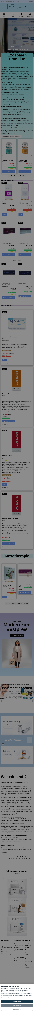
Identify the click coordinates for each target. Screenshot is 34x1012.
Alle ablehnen (17, 1005)
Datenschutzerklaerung (6, 997)
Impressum (15, 997)
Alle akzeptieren (17, 1001)
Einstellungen (17, 1009)
